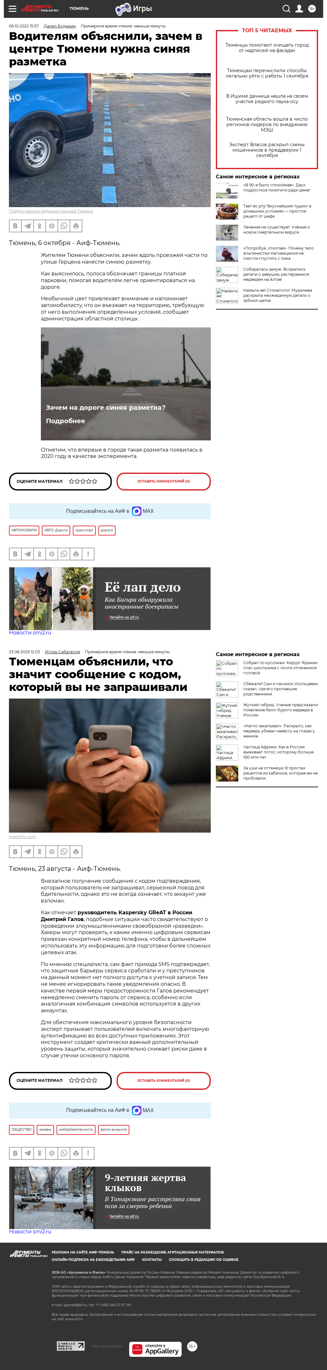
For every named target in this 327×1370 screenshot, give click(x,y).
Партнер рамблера (107, 1346)
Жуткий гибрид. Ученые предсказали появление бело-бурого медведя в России (280, 709)
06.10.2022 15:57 (24, 26)
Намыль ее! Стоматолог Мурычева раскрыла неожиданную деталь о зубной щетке (277, 295)
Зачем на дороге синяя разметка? (106, 407)
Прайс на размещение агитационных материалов (172, 1252)
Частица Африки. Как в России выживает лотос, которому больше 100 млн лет (278, 752)
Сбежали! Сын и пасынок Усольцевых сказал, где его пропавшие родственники (280, 688)
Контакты (152, 1260)
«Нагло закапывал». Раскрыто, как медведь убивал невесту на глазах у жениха (279, 730)
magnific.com (22, 836)
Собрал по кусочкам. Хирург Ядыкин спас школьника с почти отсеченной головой (280, 667)
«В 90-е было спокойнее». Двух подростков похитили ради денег (277, 187)
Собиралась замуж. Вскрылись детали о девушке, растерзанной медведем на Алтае (276, 274)
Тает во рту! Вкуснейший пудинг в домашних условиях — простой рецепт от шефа (277, 211)
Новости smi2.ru (30, 633)
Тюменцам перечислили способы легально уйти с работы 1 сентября (267, 73)
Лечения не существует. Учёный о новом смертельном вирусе (276, 230)
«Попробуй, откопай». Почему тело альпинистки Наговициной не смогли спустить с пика (278, 253)
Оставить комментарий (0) (163, 481)
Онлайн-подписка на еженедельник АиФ (93, 1260)
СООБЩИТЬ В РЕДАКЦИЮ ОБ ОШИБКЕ (204, 1260)
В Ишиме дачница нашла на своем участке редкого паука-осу (267, 99)
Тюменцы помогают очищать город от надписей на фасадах (267, 47)
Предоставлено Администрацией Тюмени (51, 211)
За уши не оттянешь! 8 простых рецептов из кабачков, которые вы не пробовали (280, 773)
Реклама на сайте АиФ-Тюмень (83, 1252)
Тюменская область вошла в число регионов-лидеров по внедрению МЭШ (267, 124)
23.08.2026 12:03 (24, 651)
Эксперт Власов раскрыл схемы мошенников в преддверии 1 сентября (267, 150)
